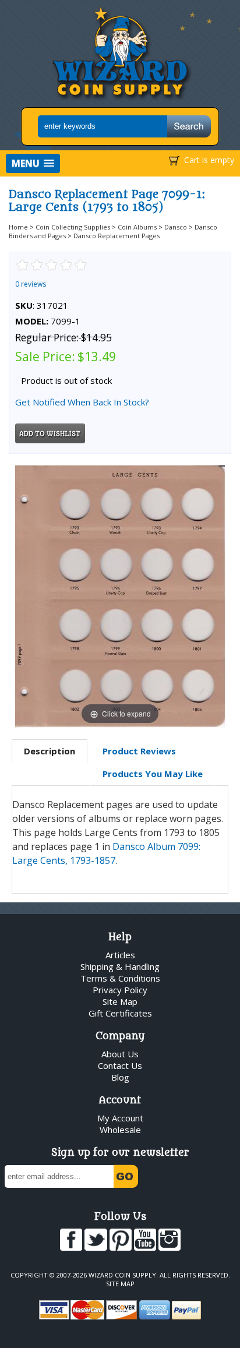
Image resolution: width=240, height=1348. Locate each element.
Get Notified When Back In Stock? (82, 402)
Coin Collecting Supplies (73, 227)
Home (18, 227)
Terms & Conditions (120, 978)
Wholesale (120, 1129)
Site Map (120, 1001)
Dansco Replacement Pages (116, 235)
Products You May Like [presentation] (153, 773)
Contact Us (120, 1065)
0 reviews (30, 284)
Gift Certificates (120, 1013)
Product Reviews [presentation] (139, 751)
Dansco (175, 227)
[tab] (49, 751)
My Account (120, 1118)
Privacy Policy (120, 990)
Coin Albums (137, 227)
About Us (120, 1054)
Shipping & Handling (120, 966)
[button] (33, 163)
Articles (120, 955)
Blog (120, 1077)
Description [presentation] (49, 751)
